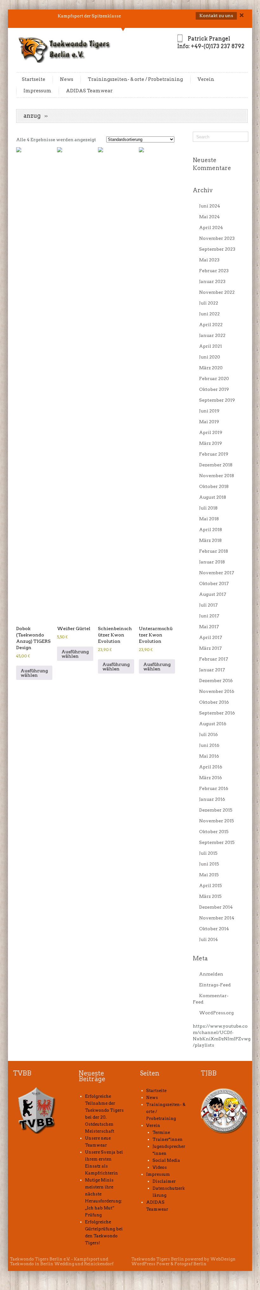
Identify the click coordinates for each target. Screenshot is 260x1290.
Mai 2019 (209, 421)
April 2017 (210, 637)
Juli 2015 (208, 853)
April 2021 (210, 346)
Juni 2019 (209, 410)
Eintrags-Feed (215, 984)
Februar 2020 (214, 378)
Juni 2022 (209, 313)
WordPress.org (216, 1012)
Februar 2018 (213, 551)
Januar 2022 (212, 335)
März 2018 (210, 540)
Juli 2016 (208, 734)
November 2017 (216, 572)
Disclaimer (164, 1181)
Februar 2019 (213, 454)
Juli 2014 (208, 939)
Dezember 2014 (216, 907)
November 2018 (216, 475)
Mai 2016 (209, 756)
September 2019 (217, 400)
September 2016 (217, 712)
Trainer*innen (168, 1139)
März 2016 (210, 777)
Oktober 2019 (214, 389)
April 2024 (211, 227)
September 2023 (217, 249)
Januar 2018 (212, 561)
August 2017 (212, 594)
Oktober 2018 (214, 486)
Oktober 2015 (214, 831)
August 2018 (212, 497)
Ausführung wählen (34, 673)
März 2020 (211, 367)
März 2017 (210, 648)
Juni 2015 (209, 863)
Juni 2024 (209, 205)
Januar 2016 (212, 799)
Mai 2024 (209, 216)
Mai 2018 (209, 518)
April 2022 (211, 324)
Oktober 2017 (214, 583)
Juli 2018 (208, 507)
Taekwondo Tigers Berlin (157, 1259)
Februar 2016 (213, 788)
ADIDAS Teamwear (89, 91)
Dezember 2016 (216, 680)
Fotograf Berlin (190, 1263)
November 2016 (216, 691)
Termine (161, 1132)
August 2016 (212, 723)
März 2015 (210, 896)
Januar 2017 (212, 669)
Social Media (166, 1160)
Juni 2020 (209, 356)
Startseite (33, 79)
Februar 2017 (213, 658)
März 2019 (210, 443)
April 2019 (210, 432)
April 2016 (210, 766)
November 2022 (217, 292)
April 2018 (210, 529)
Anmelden (211, 974)
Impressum (37, 91)
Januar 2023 (212, 281)
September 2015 (217, 842)
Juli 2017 (208, 605)
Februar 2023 (214, 270)
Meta (200, 958)
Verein (206, 79)
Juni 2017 (209, 615)
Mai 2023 (209, 259)
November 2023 (217, 238)
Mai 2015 (209, 874)
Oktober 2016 (214, 702)
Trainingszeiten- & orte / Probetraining (135, 79)
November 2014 (216, 917)
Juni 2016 (209, 745)
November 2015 (216, 820)
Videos (160, 1167)
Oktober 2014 (214, 928)
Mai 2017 (209, 626)
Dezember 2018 (215, 464)
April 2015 (210, 885)
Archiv (203, 190)
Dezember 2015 (215, 810)
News (66, 79)
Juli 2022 (208, 303)
